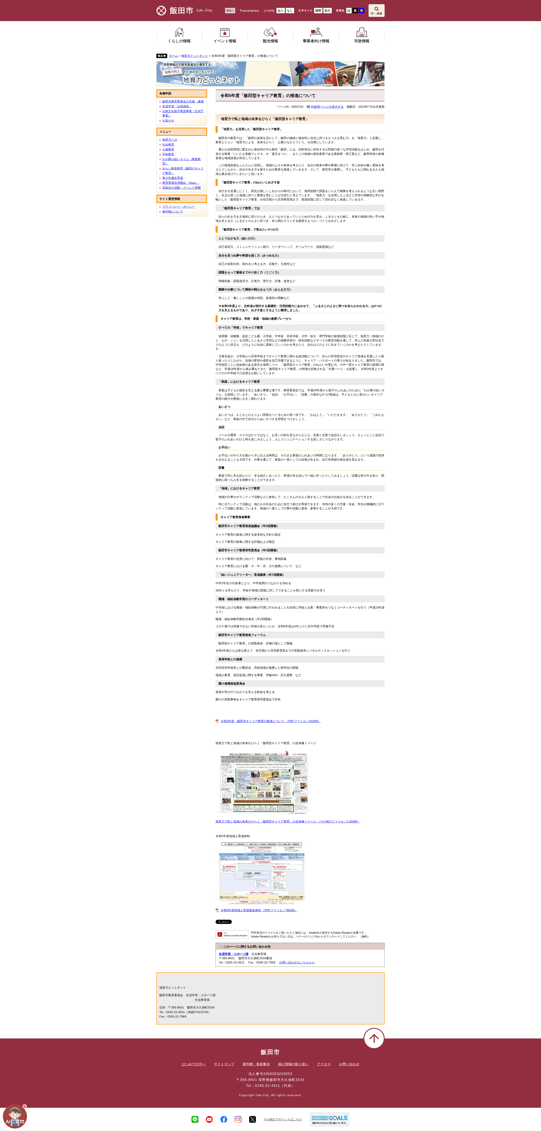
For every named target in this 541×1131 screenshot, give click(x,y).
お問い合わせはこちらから (297, 962)
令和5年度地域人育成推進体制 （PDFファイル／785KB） (259, 910)
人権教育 (168, 149)
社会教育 (168, 144)
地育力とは (169, 139)
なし (290, 10)
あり (281, 10)
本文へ (230, 10)
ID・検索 (376, 13)
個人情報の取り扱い (293, 1064)
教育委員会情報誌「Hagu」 (180, 182)
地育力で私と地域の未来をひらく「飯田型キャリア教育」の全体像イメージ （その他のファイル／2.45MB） (288, 821)
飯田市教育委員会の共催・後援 (183, 101)
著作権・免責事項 (256, 1064)
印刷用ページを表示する (327, 106)
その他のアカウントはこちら (283, 1119)
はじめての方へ (193, 1064)
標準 (318, 10)
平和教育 (168, 154)
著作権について (172, 211)
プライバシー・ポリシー (178, 206)
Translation (249, 10)
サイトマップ (224, 1064)
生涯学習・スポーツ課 (234, 954)
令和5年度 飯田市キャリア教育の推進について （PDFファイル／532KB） (271, 721)
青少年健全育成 (172, 178)
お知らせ (168, 120)
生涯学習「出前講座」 (177, 106)
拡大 (328, 10)
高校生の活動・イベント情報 (181, 187)
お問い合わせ (349, 1064)
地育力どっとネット (194, 55)
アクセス (324, 1064)
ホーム (173, 55)
